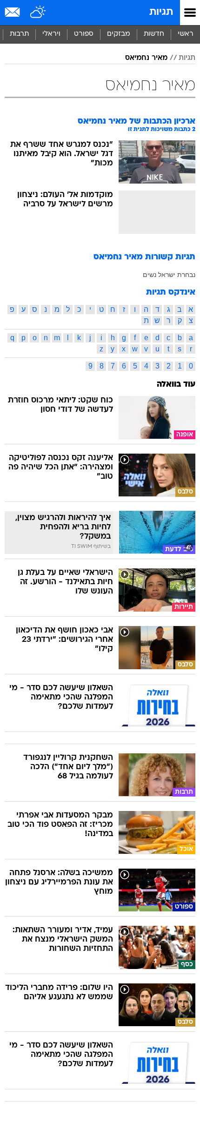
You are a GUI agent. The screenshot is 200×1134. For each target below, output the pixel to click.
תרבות (19, 34)
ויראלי (51, 34)
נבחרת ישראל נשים (169, 274)
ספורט (83, 34)
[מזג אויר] (38, 13)
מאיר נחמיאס (146, 58)
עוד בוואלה (176, 385)
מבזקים (118, 34)
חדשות (154, 34)
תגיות (161, 12)
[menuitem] (154, 34)
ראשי (185, 34)
